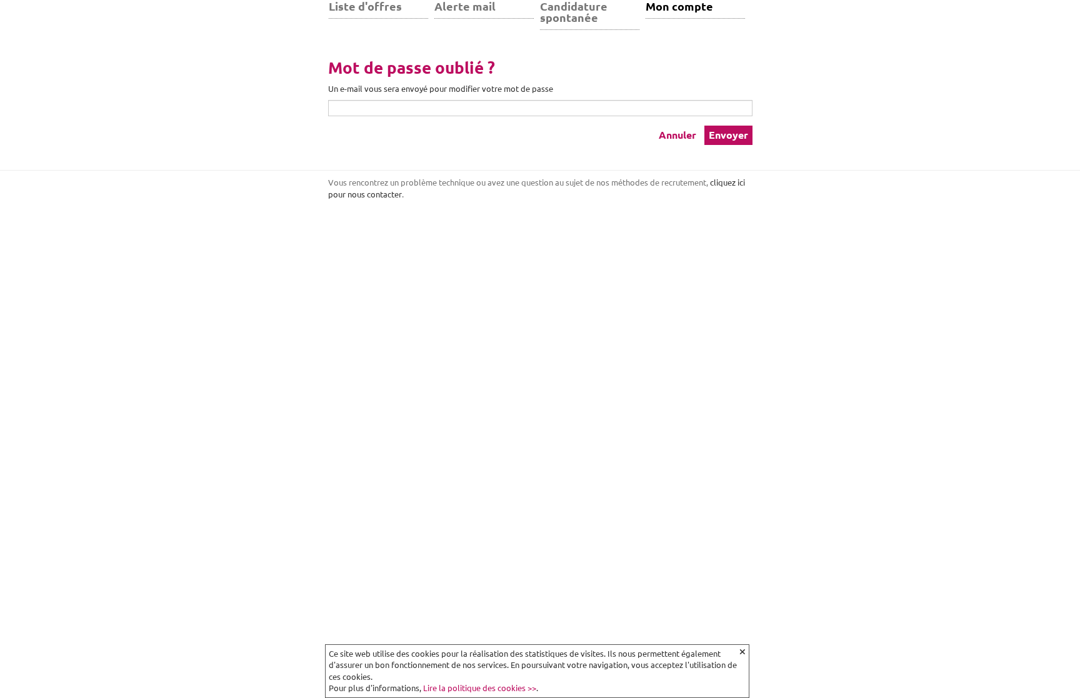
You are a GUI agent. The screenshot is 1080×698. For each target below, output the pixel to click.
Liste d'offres (365, 6)
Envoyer (728, 135)
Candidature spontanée (574, 12)
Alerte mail (465, 6)
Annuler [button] (677, 135)
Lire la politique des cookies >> (479, 688)
